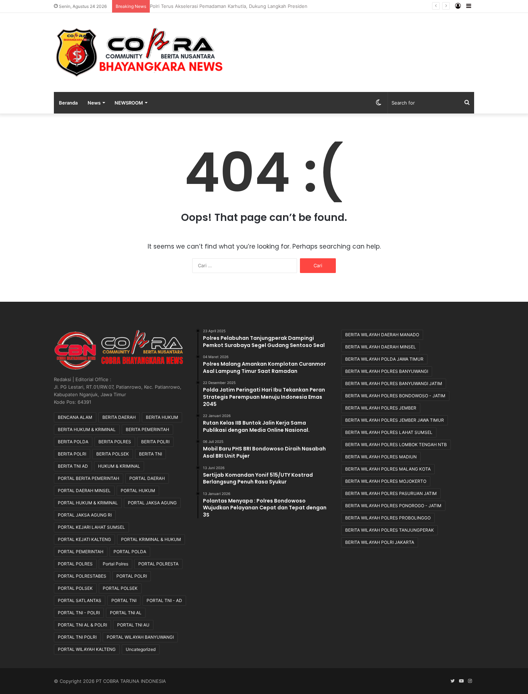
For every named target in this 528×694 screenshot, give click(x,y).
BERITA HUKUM (162, 417)
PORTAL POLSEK (75, 588)
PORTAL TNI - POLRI (79, 612)
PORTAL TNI (123, 600)
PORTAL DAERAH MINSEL (84, 490)
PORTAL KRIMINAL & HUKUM (151, 539)
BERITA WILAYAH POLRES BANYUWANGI (386, 371)
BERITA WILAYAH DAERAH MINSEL (380, 347)
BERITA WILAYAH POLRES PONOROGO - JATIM (393, 505)
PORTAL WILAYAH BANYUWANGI (140, 637)
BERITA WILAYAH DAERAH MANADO (382, 334)
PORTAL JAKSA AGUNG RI (85, 515)
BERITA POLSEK (112, 454)
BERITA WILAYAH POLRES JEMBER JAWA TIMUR (394, 420)
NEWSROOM (129, 103)
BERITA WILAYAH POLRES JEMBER (380, 408)
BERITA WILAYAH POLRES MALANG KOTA (388, 469)
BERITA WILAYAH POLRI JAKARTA (379, 542)
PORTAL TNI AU (133, 625)
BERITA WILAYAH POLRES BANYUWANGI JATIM (393, 383)
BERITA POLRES (114, 441)
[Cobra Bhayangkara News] (139, 52)
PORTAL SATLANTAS (79, 600)
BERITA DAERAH (119, 417)
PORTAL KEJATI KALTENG (84, 539)
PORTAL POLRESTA (158, 563)
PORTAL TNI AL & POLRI (82, 625)
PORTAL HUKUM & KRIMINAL (88, 502)
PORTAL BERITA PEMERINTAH (88, 478)
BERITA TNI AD (73, 466)
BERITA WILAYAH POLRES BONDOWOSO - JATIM (395, 395)
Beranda (68, 103)
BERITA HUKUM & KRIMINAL (87, 429)
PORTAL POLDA (130, 551)
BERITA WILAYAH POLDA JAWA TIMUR (384, 359)
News (94, 103)
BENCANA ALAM (75, 417)
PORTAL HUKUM (138, 490)
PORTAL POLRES (75, 563)
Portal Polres (115, 563)
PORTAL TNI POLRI (77, 637)
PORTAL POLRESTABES (82, 576)
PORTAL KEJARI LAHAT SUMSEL (91, 527)
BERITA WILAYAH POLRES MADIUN (381, 456)
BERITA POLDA (73, 441)
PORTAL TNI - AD (164, 600)
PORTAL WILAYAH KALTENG (87, 649)
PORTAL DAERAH (147, 478)
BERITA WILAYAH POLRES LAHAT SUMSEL (388, 432)
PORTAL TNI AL (126, 612)
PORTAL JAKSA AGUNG (152, 502)
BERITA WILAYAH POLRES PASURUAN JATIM (391, 493)
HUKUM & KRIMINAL (119, 466)
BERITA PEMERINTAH (147, 429)
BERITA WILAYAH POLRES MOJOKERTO (385, 481)
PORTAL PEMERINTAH (80, 551)
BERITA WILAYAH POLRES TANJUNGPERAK (389, 530)
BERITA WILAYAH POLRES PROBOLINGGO (388, 517)
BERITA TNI (150, 454)
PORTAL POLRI (131, 576)
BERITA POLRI (155, 441)
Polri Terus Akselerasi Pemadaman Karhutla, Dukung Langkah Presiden (232, 6)
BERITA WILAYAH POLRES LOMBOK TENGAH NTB (396, 444)
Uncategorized (141, 649)
